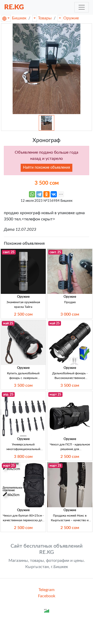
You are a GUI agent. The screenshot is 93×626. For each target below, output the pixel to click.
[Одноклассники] (46, 194)
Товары (45, 18)
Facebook (46, 596)
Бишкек (19, 18)
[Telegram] (39, 194)
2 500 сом (23, 314)
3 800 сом (23, 456)
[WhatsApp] (32, 194)
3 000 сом (69, 314)
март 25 (55, 394)
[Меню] (81, 7)
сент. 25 (8, 252)
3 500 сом (23, 385)
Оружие (71, 18)
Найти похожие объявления (46, 167)
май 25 (8, 323)
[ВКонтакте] (54, 194)
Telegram (46, 590)
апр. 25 (8, 394)
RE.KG (14, 7)
